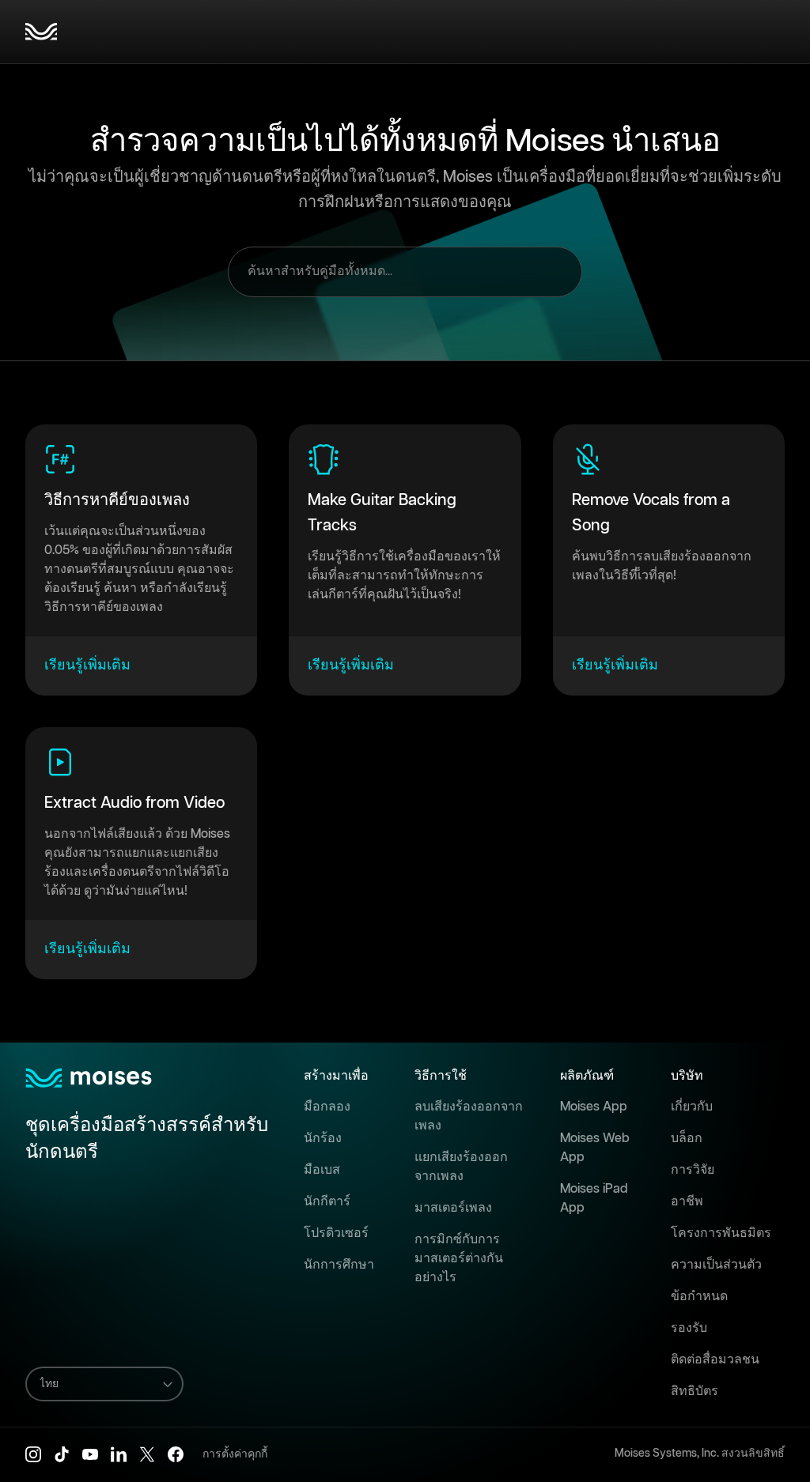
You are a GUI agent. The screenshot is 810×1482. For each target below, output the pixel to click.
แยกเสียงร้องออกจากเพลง (461, 1167)
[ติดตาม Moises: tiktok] (62, 1454)
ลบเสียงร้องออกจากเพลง (468, 1116)
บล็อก (686, 1138)
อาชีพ (687, 1202)
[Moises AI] (41, 31)
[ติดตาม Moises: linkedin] (119, 1454)
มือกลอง (327, 1107)
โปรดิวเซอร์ (336, 1233)
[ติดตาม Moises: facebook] (176, 1454)
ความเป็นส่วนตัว (716, 1265)
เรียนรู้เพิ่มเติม (87, 665)
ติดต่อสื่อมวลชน (715, 1360)
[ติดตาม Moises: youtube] (90, 1454)
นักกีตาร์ (327, 1202)
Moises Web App (595, 1148)
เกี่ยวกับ (692, 1107)
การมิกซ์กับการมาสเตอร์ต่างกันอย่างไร (458, 1258)
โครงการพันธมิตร (721, 1233)
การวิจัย (692, 1170)
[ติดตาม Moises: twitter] (147, 1454)
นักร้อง (323, 1138)
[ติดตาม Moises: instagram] (33, 1454)
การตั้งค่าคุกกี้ (234, 1454)
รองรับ (689, 1328)
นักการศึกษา (339, 1265)
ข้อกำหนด (699, 1296)
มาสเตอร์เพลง (453, 1208)
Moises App (593, 1107)
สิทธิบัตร (694, 1391)
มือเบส (322, 1170)
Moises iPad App (594, 1198)
